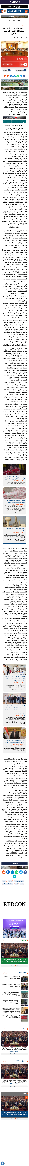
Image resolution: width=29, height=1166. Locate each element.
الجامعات (10, 881)
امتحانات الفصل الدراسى (7, 884)
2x (3, 64)
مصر (25, 25)
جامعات (21, 884)
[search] (2, 11)
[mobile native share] (14, 876)
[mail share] (8, 76)
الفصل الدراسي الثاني (19, 881)
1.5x (6, 64)
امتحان (16, 884)
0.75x (11, 64)
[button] (15, 965)
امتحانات (4, 881)
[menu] (26, 11)
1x (8, 64)
